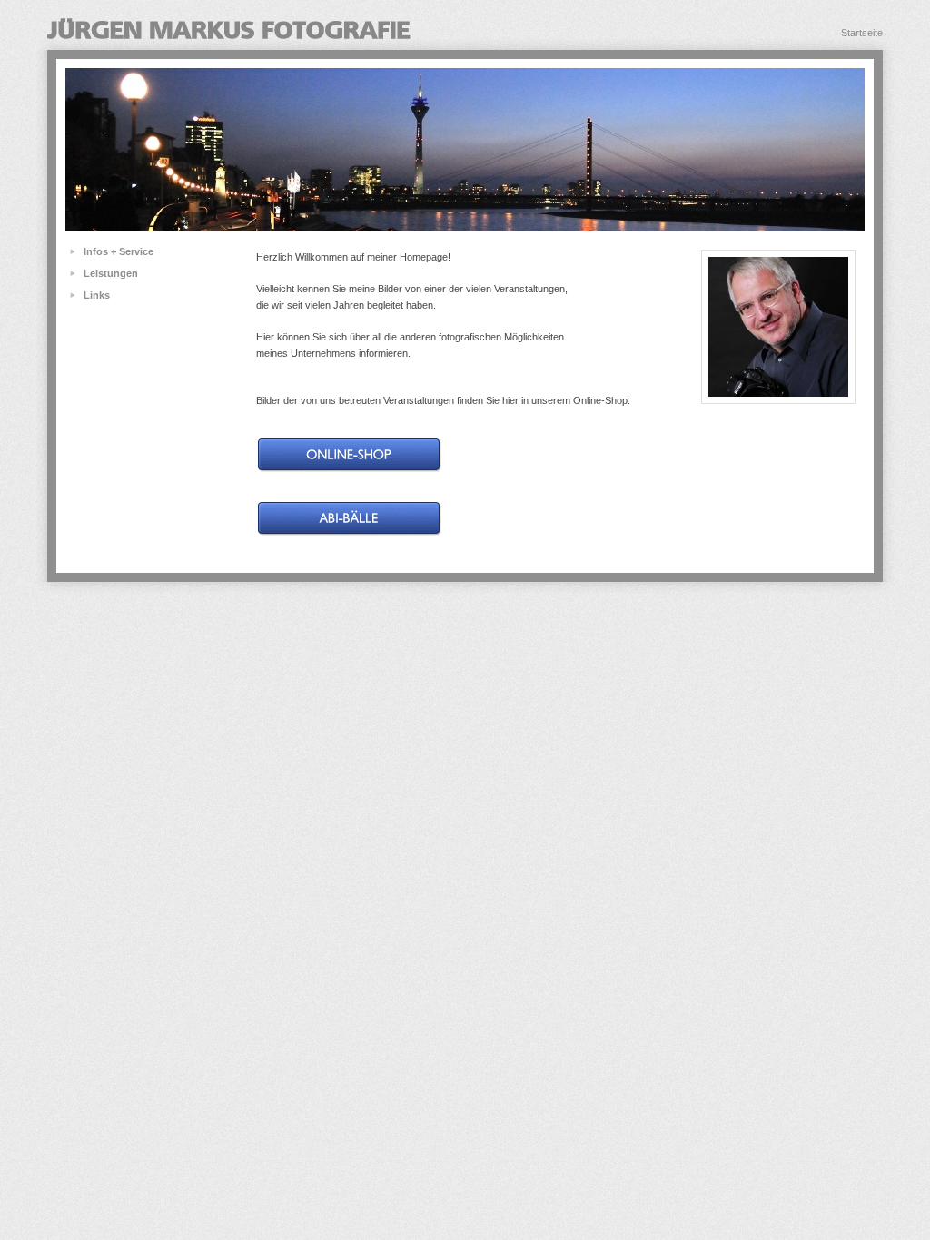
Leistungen (111, 273)
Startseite (862, 32)
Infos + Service (118, 251)
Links (97, 295)
